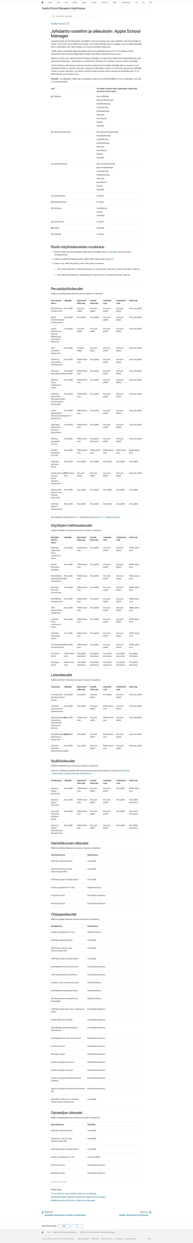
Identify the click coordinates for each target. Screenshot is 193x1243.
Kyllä (63, 1226)
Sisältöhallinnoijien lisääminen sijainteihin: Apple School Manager (78, 1197)
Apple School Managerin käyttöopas (63, 8)
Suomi (149, 1239)
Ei (76, 1226)
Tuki (48, 1232)
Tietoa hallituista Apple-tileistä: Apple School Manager (74, 1193)
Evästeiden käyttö (130, 1239)
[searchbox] (73, 16)
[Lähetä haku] (53, 16)
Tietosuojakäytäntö (83, 1239)
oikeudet (112, 252)
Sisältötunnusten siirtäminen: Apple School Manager (73, 1200)
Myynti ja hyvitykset (107, 1239)
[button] (143, 2)
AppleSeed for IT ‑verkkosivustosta (104, 517)
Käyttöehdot (95, 1239)
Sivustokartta (119, 1239)
